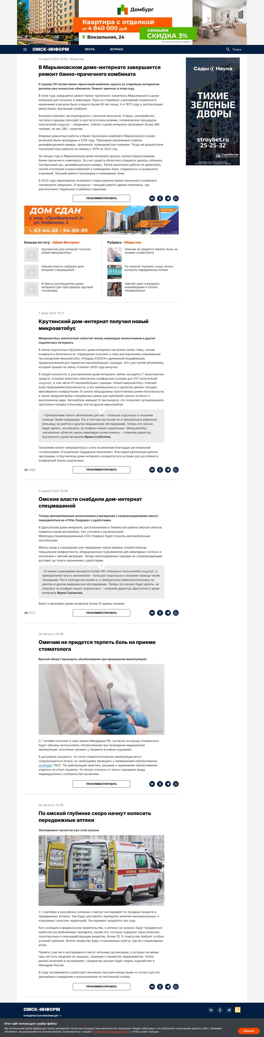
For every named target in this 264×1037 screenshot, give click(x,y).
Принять (249, 1030)
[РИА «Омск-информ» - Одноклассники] (220, 1010)
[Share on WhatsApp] (175, 198)
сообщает (45, 765)
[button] (25, 49)
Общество (77, 59)
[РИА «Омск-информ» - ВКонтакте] (211, 1010)
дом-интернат (67, 242)
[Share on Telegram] (167, 198)
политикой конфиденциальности (111, 1031)
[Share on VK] (152, 198)
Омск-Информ (51, 49)
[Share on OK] (159, 198)
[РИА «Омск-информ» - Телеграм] (229, 1010)
